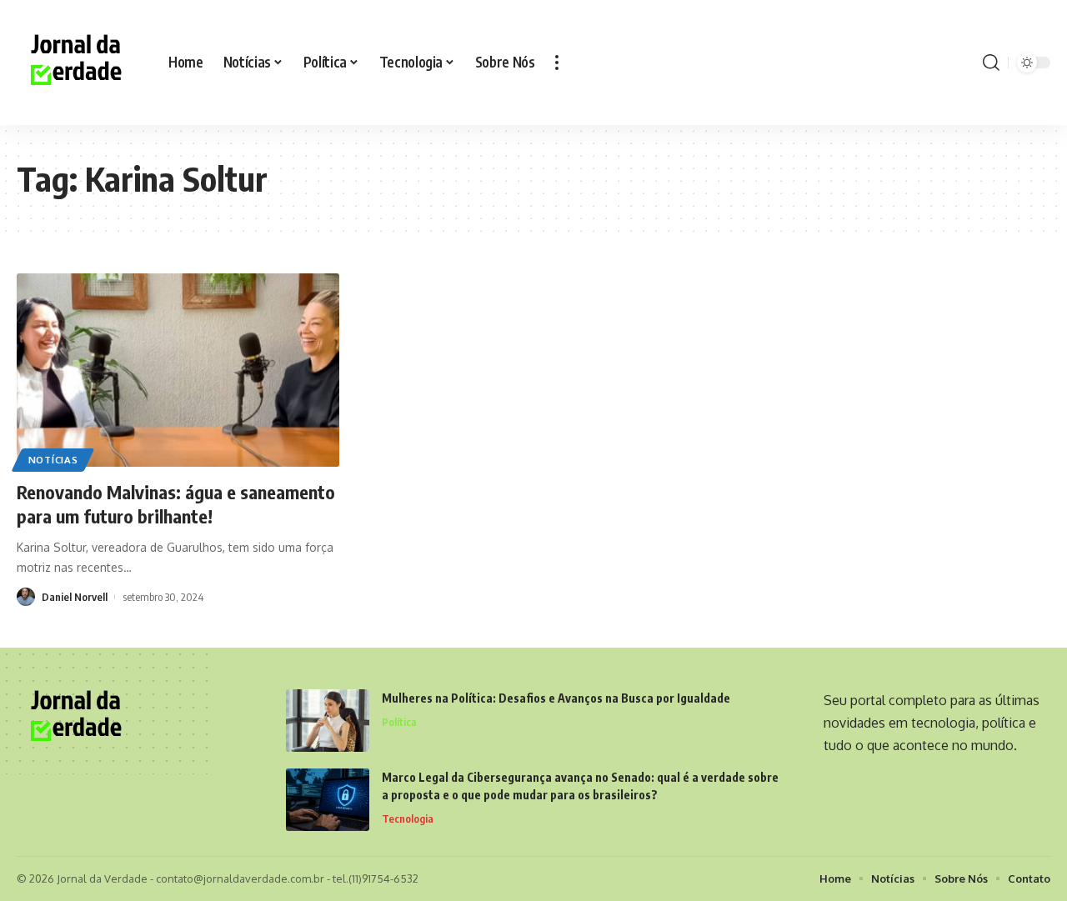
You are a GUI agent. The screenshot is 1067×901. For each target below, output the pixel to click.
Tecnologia (407, 818)
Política (399, 721)
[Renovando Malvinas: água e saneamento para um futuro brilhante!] (178, 370)
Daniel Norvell (75, 596)
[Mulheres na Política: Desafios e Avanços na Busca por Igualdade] (327, 720)
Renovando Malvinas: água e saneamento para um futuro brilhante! (176, 504)
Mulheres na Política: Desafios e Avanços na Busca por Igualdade (556, 698)
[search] (991, 62)
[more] (557, 62)
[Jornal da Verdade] (79, 62)
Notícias (53, 459)
